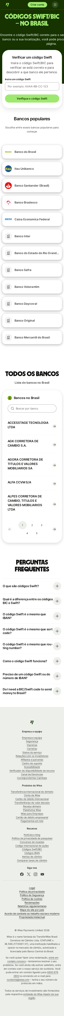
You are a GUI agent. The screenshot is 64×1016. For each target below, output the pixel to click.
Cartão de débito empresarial (32, 817)
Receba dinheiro (32, 806)
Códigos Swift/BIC (32, 849)
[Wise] (7, 5)
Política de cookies (32, 898)
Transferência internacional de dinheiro (32, 791)
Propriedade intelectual (32, 917)
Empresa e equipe (32, 737)
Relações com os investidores (32, 755)
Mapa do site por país (32, 909)
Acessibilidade (32, 766)
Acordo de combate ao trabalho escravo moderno (31, 913)
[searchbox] (32, 408)
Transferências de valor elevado (31, 802)
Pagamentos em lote (32, 820)
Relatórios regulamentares (32, 906)
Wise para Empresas (32, 813)
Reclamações (32, 902)
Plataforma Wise (32, 809)
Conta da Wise (32, 795)
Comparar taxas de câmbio (32, 860)
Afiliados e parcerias (32, 759)
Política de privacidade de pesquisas (32, 838)
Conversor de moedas (32, 842)
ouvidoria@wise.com (18, 979)
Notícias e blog (32, 834)
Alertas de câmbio (32, 856)
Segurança (32, 741)
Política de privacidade (32, 891)
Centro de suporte (32, 763)
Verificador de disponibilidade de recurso (32, 770)
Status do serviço (32, 752)
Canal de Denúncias (32, 774)
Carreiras (32, 748)
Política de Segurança (32, 895)
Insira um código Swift (18, 79)
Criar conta (37, 4)
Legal (32, 887)
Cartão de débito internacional (32, 799)
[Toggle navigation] (55, 4)
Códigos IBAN (32, 853)
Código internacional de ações (32, 845)
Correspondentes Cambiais (32, 777)
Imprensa (32, 745)
